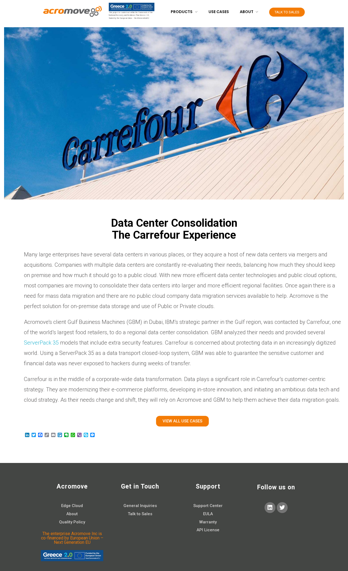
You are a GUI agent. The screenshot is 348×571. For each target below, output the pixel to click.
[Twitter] (282, 507)
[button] (287, 12)
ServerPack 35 (41, 342)
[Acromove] (72, 11)
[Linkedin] (270, 507)
